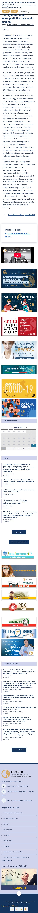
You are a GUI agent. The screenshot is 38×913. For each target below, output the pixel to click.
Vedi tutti (18, 532)
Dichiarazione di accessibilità (12, 852)
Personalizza (24, 11)
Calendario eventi (18, 542)
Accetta (6, 11)
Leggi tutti (18, 750)
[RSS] (12, 909)
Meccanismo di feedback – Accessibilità (16, 857)
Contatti (6, 824)
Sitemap (6, 846)
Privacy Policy (7, 829)
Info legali (6, 835)
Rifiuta (14, 11)
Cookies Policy (7, 841)
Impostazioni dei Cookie (9, 906)
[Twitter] (21, 909)
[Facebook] (17, 909)
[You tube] (26, 909)
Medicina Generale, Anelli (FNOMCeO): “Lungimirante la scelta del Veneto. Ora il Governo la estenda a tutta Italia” (17, 719)
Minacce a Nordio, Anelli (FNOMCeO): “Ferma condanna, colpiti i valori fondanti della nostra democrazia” (18, 697)
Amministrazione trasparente (13, 813)
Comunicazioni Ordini (10, 818)
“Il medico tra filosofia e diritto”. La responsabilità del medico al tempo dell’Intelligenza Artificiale (15, 501)
